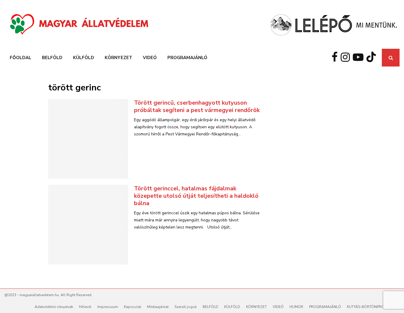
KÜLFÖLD (83, 58)
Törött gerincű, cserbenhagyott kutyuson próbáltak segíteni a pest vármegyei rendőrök (197, 106)
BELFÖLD (52, 58)
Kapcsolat (132, 306)
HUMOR (296, 306)
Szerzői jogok (185, 306)
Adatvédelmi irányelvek (54, 306)
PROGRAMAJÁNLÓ (187, 58)
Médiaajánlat (158, 306)
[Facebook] (336, 58)
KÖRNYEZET (118, 58)
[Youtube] (359, 58)
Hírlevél (85, 306)
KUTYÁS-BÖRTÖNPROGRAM (371, 306)
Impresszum (107, 306)
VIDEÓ (150, 58)
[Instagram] (347, 58)
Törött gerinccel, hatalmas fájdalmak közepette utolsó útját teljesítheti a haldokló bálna (196, 195)
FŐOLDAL (20, 58)
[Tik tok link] (372, 58)
